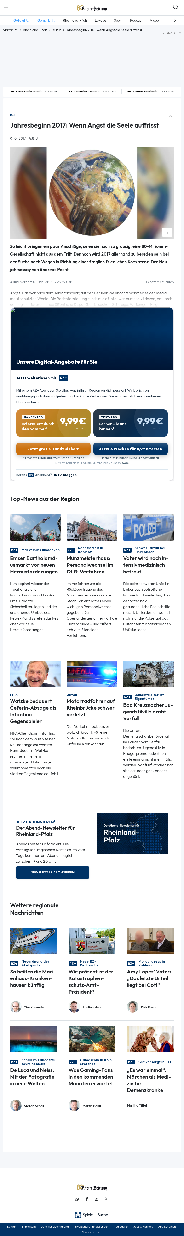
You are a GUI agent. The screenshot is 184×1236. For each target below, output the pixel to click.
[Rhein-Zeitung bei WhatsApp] (77, 1199)
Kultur (56, 30)
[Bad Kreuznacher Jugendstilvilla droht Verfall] (148, 673)
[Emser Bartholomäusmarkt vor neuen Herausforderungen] (35, 526)
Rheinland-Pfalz (35, 30)
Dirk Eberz (149, 1007)
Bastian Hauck (92, 1007)
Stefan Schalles (34, 1106)
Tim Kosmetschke (34, 1007)
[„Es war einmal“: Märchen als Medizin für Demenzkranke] (150, 1038)
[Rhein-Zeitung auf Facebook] (86, 1199)
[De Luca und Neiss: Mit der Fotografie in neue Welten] (33, 1038)
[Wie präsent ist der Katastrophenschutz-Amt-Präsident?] (92, 940)
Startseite (10, 30)
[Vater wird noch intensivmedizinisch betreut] (148, 526)
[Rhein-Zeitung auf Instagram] (96, 1199)
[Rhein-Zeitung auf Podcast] (106, 1199)
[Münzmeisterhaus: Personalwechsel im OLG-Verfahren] (92, 526)
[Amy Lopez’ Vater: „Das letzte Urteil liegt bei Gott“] (150, 940)
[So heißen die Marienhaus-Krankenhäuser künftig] (33, 940)
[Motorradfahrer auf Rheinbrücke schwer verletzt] (92, 673)
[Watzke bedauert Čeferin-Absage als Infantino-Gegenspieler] (35, 673)
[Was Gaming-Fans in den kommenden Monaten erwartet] (92, 1038)
